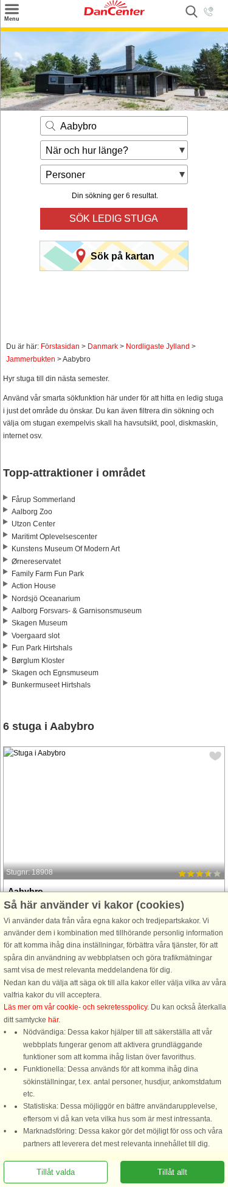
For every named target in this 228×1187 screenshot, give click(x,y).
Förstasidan (60, 346)
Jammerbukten (30, 359)
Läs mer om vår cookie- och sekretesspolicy (75, 1007)
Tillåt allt (172, 1172)
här (53, 1020)
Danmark (103, 346)
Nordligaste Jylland (158, 346)
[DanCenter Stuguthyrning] (114, 13)
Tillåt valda (55, 1172)
